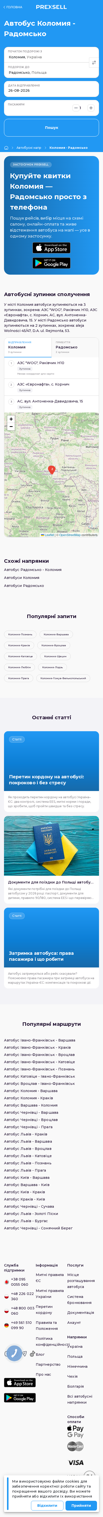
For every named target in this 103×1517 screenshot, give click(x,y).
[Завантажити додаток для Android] (51, 263)
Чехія (72, 1376)
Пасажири (16, 104)
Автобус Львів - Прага (25, 1170)
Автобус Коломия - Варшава (31, 1091)
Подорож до (19, 67)
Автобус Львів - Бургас (26, 1221)
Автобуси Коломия (21, 577)
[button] (52, 470)
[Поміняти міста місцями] (94, 63)
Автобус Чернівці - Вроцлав (31, 1120)
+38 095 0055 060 (19, 1282)
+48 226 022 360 (22, 1296)
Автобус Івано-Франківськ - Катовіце (39, 1062)
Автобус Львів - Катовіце (28, 1156)
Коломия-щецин (55, 656)
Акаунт (73, 1322)
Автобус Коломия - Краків (28, 1098)
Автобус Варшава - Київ (27, 1185)
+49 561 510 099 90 (21, 1325)
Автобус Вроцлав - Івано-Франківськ (39, 1083)
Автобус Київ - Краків (24, 1192)
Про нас (43, 1374)
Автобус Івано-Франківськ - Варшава (39, 1040)
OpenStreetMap (70, 535)
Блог (40, 1354)
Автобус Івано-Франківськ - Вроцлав (39, 1054)
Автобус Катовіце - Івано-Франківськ (39, 1076)
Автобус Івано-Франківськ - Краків (37, 1047)
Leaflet (49, 535)
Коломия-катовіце (20, 656)
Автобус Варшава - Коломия (31, 1105)
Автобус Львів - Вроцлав (28, 1148)
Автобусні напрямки (29, 148)
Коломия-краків (19, 645)
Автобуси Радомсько (24, 585)
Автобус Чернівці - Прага (28, 1127)
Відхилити (47, 1505)
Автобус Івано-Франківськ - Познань (39, 1069)
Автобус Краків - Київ (24, 1199)
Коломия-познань (20, 634)
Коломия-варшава (56, 634)
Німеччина (77, 1366)
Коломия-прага (18, 678)
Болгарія (75, 1386)
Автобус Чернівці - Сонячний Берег (38, 1228)
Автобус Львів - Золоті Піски (31, 1213)
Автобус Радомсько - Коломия (33, 569)
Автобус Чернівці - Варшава (31, 1112)
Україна (74, 1346)
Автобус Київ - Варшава (27, 1177)
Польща (74, 1356)
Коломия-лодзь (52, 667)
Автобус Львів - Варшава (28, 1141)
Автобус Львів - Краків (26, 1134)
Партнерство (48, 1364)
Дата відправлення (24, 85)
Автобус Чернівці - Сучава (29, 1206)
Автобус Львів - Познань (28, 1163)
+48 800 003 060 (22, 1311)
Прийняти (81, 1505)
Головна (14, 7)
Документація (80, 1312)
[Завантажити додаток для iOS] (51, 247)
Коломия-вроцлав (54, 645)
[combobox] (9, 57)
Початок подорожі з (25, 51)
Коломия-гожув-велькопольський (63, 678)
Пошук (51, 127)
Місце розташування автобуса (81, 1281)
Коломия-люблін (19, 667)
